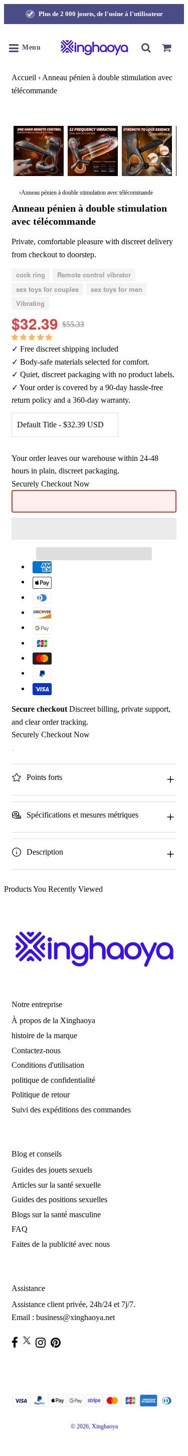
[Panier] (166, 47)
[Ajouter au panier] (13, 750)
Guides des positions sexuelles (59, 1199)
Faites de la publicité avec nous (61, 1244)
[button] (33, 337)
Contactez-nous (36, 1050)
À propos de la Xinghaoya (53, 1020)
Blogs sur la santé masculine (56, 1214)
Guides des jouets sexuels (52, 1170)
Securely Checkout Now (51, 483)
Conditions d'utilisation (48, 1065)
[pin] (58, 1342)
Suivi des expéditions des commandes (71, 1109)
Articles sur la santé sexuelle (56, 1185)
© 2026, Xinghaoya (94, 1426)
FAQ (20, 1229)
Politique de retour (41, 1094)
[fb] (17, 1342)
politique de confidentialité (53, 1080)
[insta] (43, 1342)
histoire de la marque (44, 1035)
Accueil (24, 77)
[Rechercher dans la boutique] (146, 47)
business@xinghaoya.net (75, 1317)
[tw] (29, 1340)
